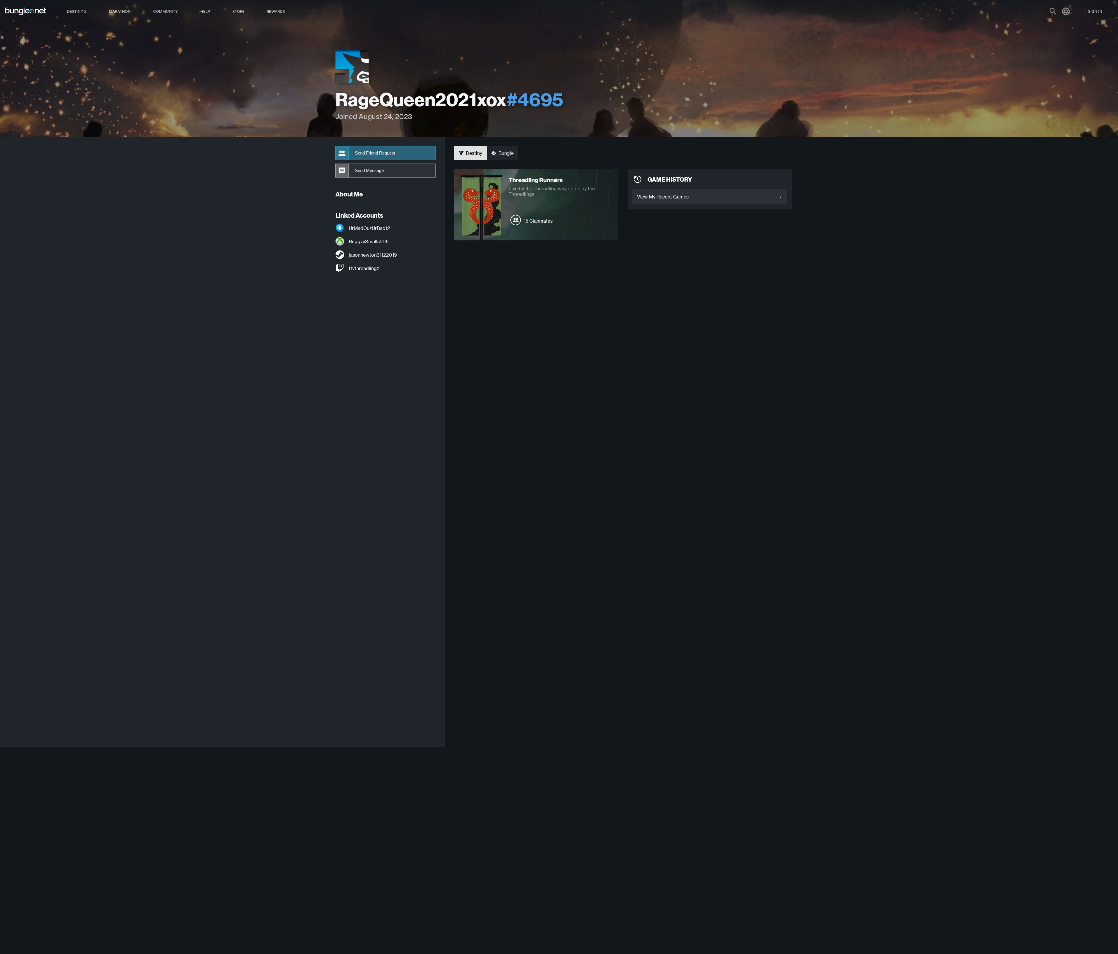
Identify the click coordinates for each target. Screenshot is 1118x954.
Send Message (369, 170)
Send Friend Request (375, 153)
